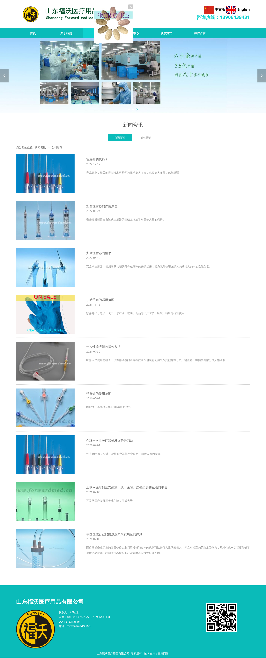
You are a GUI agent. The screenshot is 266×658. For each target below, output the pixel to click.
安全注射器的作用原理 (101, 206)
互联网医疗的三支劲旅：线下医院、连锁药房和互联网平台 (126, 487)
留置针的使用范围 (98, 393)
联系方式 (166, 33)
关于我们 (66, 33)
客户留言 (200, 33)
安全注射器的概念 (98, 253)
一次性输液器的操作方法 (103, 347)
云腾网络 (163, 653)
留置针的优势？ (97, 159)
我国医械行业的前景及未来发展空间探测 (114, 534)
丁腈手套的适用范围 (100, 300)
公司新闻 (120, 137)
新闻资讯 (100, 33)
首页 (33, 33)
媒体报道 (146, 137)
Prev (4, 75)
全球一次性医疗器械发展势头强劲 (109, 440)
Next (261, 75)
